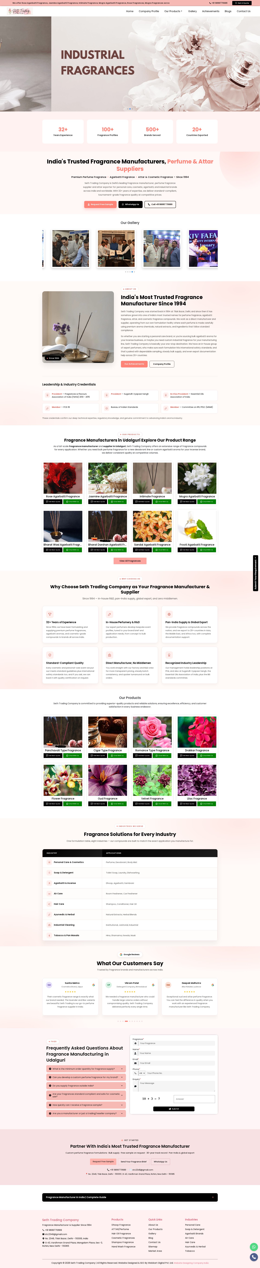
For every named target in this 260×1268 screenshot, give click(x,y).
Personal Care (192, 1224)
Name (136, 1049)
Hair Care (190, 1242)
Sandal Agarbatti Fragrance (152, 545)
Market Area (155, 1251)
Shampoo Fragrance (123, 1242)
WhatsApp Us (160, 1161)
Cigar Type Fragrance (108, 750)
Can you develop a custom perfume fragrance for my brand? (85, 1077)
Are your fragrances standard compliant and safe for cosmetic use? (86, 1095)
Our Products (172, 11)
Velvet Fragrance (152, 798)
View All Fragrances (130, 560)
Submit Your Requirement (255, 574)
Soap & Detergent (194, 1229)
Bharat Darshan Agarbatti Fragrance (112, 545)
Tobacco (190, 1251)
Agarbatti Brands (194, 1233)
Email (136, 1059)
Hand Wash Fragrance (123, 1246)
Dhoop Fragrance (121, 1224)
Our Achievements (134, 364)
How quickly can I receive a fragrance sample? (77, 1105)
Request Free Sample (103, 1161)
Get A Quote (243, 3)
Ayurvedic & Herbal (195, 1246)
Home (129, 11)
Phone (136, 1069)
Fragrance (138, 1039)
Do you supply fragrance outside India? (73, 1085)
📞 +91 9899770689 (116, 1169)
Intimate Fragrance (152, 496)
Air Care (189, 1237)
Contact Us (244, 11)
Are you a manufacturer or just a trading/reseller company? (85, 1113)
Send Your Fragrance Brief (134, 1161)
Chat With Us (74, 502)
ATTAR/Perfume (120, 1229)
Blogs (228, 11)
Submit (175, 1108)
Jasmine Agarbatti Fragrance (108, 496)
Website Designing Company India (191, 1262)
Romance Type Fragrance (152, 750)
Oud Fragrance (107, 798)
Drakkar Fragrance (197, 750)
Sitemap (152, 1246)
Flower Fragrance (63, 798)
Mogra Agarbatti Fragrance (197, 496)
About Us (153, 1224)
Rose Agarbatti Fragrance (63, 496)
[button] (125, 271)
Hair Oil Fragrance (121, 1233)
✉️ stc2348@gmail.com (141, 1169)
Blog (150, 1237)
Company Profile (149, 11)
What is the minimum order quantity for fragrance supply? (84, 1068)
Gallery (192, 11)
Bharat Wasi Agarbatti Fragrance (65, 545)
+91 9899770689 (219, 3)
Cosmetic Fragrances (123, 1237)
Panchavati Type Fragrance (63, 750)
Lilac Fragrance (197, 798)
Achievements (210, 11)
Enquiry (137, 1079)
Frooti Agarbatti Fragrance (197, 545)
